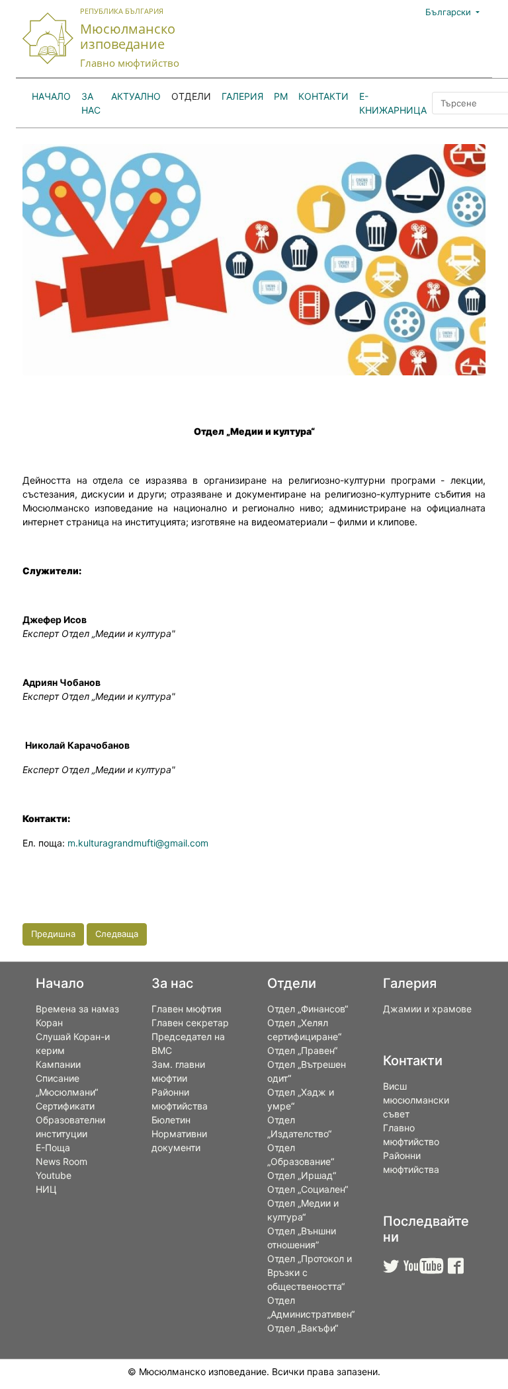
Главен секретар (190, 1022)
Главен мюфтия (186, 1008)
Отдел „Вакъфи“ (302, 1327)
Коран (49, 1022)
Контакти (323, 96)
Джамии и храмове (427, 1008)
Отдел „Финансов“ (307, 1008)
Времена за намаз (77, 1008)
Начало (51, 96)
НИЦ (46, 1189)
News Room (61, 1161)
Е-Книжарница (393, 103)
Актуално (136, 96)
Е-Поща (53, 1147)
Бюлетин (170, 1119)
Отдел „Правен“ (302, 1050)
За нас (91, 103)
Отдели (191, 96)
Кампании (58, 1064)
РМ (281, 96)
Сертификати (65, 1105)
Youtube (53, 1175)
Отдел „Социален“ (307, 1189)
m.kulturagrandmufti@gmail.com (137, 842)
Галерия (242, 96)
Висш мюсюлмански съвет (416, 1099)
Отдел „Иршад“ (301, 1175)
